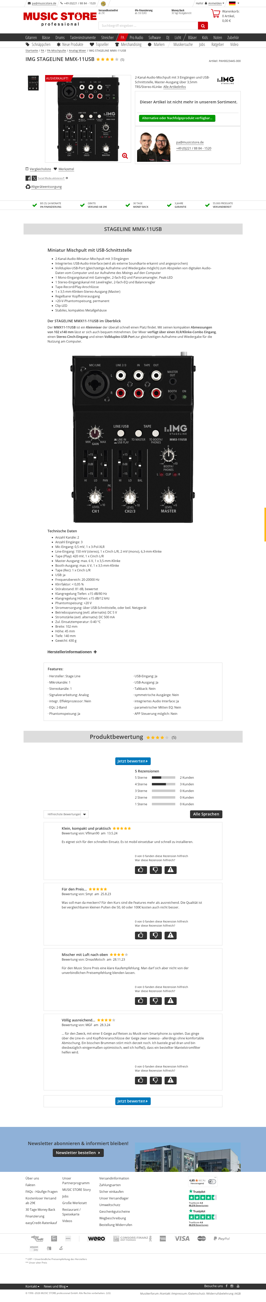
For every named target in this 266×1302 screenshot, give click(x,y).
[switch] (212, 1181)
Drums (60, 37)
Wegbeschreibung (112, 1218)
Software (155, 37)
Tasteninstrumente (83, 37)
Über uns (32, 1178)
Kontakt (31, 1286)
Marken (159, 44)
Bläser (192, 37)
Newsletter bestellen (76, 1152)
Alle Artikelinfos (174, 87)
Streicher (107, 37)
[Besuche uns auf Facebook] (226, 1286)
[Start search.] (203, 26)
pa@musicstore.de (44, 3)
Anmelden (215, 3)
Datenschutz (197, 1293)
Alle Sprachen (206, 814)
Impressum (179, 1293)
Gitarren (31, 37)
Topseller (102, 44)
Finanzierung (35, 1216)
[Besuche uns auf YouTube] (238, 1286)
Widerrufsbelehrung (220, 1293)
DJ (167, 37)
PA (122, 37)
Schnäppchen (41, 44)
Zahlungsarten (110, 1185)
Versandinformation (114, 1178)
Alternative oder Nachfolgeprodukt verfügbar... (177, 118)
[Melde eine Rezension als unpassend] (171, 870)
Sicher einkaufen (111, 1191)
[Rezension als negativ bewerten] (156, 870)
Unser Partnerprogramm (76, 1180)
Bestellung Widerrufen (115, 1225)
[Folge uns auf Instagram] (232, 1286)
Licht (178, 37)
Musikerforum (149, 1293)
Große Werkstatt (74, 1203)
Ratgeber (217, 44)
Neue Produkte (72, 44)
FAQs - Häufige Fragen (42, 1191)
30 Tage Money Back (40, 1209)
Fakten (30, 1185)
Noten (217, 37)
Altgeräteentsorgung (46, 186)
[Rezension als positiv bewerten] (141, 870)
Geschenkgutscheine (114, 1211)
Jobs (202, 44)
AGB (238, 1293)
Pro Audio (136, 37)
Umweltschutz (109, 1205)
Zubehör (233, 37)
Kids (205, 37)
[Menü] (215, 1178)
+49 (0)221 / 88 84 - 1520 (193, 148)
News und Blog (55, 1286)
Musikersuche (183, 44)
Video (234, 44)
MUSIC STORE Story (76, 1189)
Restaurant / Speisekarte (71, 1211)
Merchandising (131, 44)
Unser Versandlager (114, 1198)
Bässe (46, 37)
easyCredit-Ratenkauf (41, 1223)
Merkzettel (66, 169)
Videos (67, 1221)
